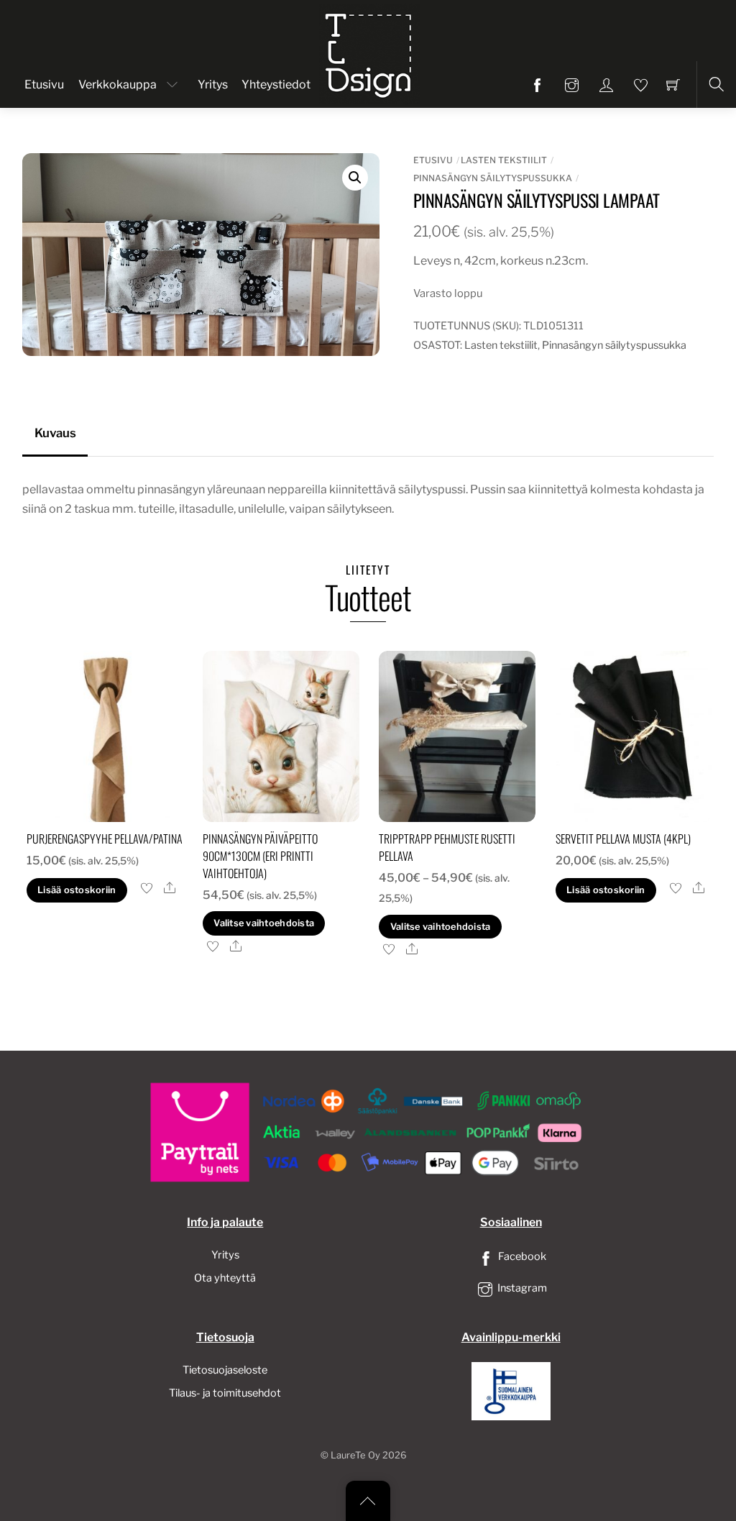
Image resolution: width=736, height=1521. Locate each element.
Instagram (521, 1288)
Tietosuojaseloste (225, 1370)
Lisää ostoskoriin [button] (76, 890)
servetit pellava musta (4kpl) (623, 838)
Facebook (521, 1256)
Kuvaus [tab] (55, 433)
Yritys (213, 84)
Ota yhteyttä (225, 1277)
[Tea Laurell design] (369, 52)
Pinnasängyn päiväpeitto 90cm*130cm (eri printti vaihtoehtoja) (260, 856)
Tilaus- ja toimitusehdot (225, 1393)
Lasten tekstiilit (504, 160)
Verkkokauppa (117, 84)
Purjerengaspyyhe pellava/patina (105, 838)
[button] (355, 178)
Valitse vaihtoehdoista (263, 923)
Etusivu (44, 84)
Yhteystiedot (276, 84)
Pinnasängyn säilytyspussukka (492, 178)
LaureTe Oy (355, 1455)
